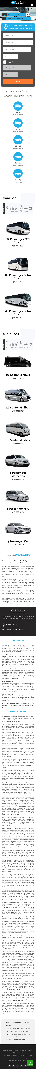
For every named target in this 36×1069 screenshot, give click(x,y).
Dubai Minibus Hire (22, 555)
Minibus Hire (19, 1048)
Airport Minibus (27, 1048)
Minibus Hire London (21, 1059)
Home (6, 1048)
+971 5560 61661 (14, 14)
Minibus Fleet (16, 1050)
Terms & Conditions (18, 1052)
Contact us (30, 1050)
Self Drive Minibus (7, 1050)
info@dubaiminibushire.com (15, 18)
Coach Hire (11, 1048)
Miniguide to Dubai (18, 711)
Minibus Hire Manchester (21, 1060)
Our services (18, 640)
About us (24, 1050)
